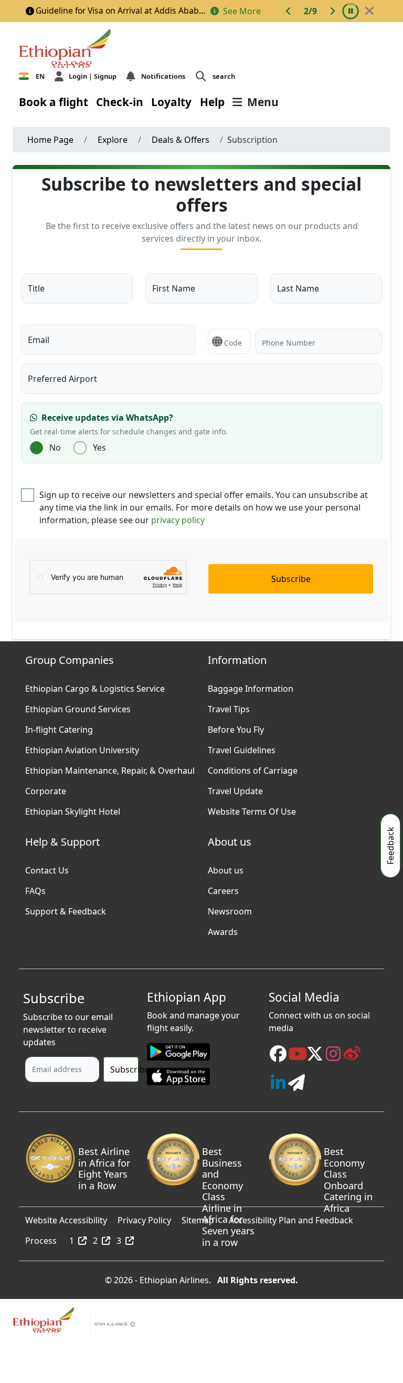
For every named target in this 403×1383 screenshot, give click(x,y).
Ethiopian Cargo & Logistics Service (95, 686)
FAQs (35, 888)
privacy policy (178, 520)
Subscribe (291, 579)
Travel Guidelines (241, 747)
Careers (223, 888)
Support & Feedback (65, 909)
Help (212, 102)
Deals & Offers (180, 139)
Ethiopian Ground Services (78, 706)
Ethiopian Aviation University (82, 747)
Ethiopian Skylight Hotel (72, 809)
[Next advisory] (332, 11)
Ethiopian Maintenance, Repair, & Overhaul (110, 768)
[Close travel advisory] (369, 11)
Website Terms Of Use (252, 809)
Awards (223, 929)
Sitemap (198, 1217)
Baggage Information (250, 686)
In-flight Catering (59, 727)
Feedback (390, 846)
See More (241, 11)
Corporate (45, 788)
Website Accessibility (66, 1217)
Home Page (50, 139)
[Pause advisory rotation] (350, 11)
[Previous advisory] (288, 11)
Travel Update (235, 788)
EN (40, 76)
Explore (113, 139)
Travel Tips (229, 706)
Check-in (119, 102)
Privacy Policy (144, 1217)
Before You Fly (236, 727)
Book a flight (53, 102)
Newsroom (230, 909)
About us (225, 868)
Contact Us (47, 868)
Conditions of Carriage (253, 768)
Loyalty (171, 102)
